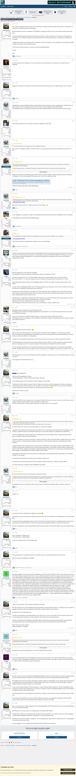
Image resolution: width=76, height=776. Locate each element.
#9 (74, 211)
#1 (74, 23)
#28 (74, 673)
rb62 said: (15, 233)
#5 (74, 120)
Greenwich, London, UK (6, 282)
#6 (74, 140)
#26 (74, 634)
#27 (74, 654)
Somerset (9, 583)
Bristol (9, 171)
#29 (74, 703)
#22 (74, 532)
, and (21, 246)
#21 (74, 510)
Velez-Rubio (8, 223)
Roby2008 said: (16, 419)
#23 (74, 552)
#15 (74, 352)
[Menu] (3, 6)
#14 (74, 326)
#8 (74, 193)
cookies (12, 770)
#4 (74, 102)
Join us (20, 737)
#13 (74, 307)
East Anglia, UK (8, 35)
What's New (10, 6)
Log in (57, 737)
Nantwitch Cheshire (7, 263)
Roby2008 (14, 373)
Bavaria (9, 114)
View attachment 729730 (19, 238)
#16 (74, 370)
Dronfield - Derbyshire (6, 74)
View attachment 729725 (19, 202)
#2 (74, 60)
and (21, 597)
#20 (74, 491)
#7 (74, 158)
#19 (74, 468)
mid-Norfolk (8, 318)
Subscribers (34, 15)
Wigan (9, 132)
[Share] (72, 24)
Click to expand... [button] (43, 172)
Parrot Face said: (17, 143)
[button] (74, 6)
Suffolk (9, 666)
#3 (74, 83)
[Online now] (6, 107)
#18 (74, 415)
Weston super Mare (7, 648)
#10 (74, 230)
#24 (74, 571)
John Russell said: (17, 162)
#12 (74, 269)
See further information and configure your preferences (16, 773)
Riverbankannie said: (18, 197)
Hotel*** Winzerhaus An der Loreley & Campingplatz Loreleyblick (31, 180)
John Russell (4, 21)
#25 (74, 601)
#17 (74, 397)
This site (14, 301)
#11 (74, 250)
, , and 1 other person (23, 567)
